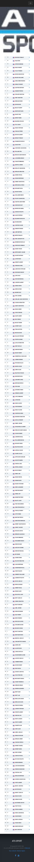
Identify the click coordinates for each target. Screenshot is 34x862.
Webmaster (27, 848)
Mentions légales (21, 851)
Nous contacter (12, 851)
